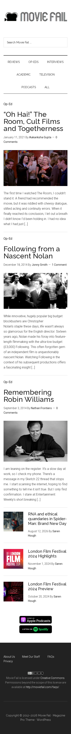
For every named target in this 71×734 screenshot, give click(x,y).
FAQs (51, 656)
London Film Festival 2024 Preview (47, 586)
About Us (9, 656)
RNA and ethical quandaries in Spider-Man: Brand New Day (47, 519)
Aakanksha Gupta (40, 137)
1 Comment (59, 264)
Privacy (8, 661)
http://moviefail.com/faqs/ (42, 687)
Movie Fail (35, 17)
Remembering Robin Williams (29, 395)
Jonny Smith (40, 264)
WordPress (44, 719)
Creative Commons (52, 678)
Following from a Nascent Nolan (32, 252)
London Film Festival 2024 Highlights (47, 553)
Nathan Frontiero (41, 408)
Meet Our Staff (31, 656)
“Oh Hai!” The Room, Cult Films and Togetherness (33, 121)
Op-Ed (8, 104)
